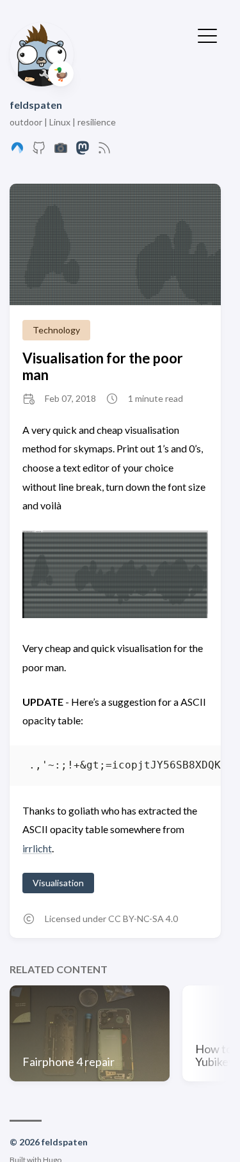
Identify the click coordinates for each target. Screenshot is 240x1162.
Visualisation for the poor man (102, 366)
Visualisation (58, 882)
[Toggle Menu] (207, 34)
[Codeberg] (17, 151)
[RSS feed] (104, 151)
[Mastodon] (82, 151)
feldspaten (36, 105)
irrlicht (37, 848)
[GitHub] (39, 151)
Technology (56, 329)
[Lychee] (60, 151)
